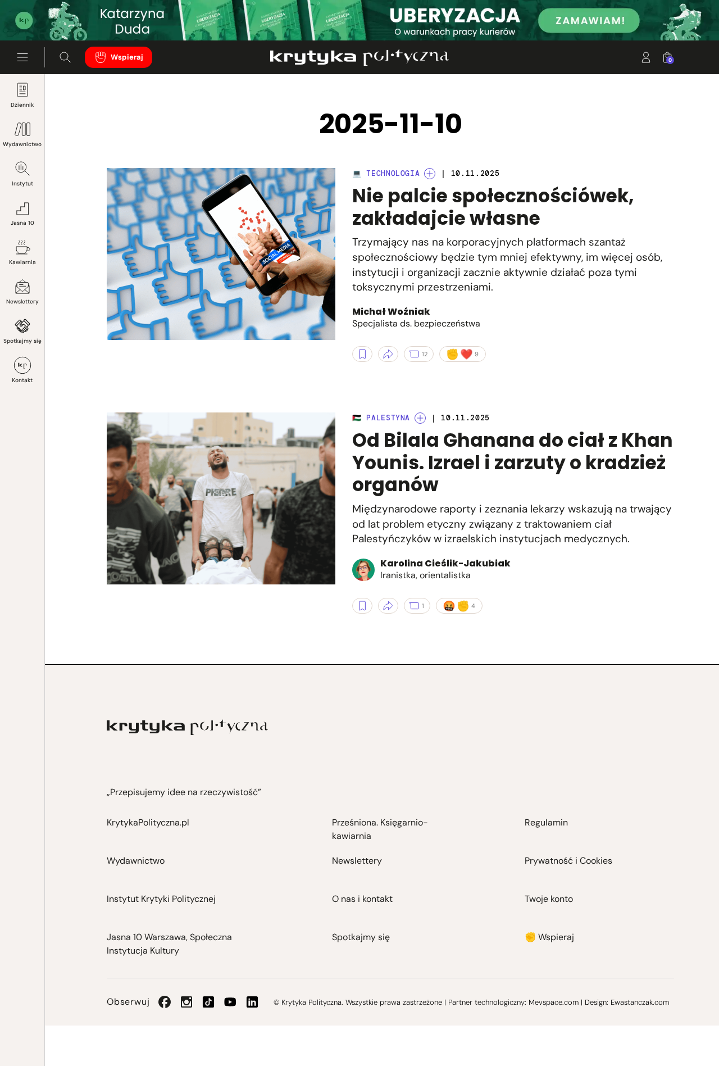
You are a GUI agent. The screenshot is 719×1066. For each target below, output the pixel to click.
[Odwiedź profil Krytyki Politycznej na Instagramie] (186, 1002)
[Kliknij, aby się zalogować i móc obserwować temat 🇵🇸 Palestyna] (420, 418)
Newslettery (22, 301)
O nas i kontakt (362, 899)
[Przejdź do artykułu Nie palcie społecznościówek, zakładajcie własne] (221, 254)
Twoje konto (549, 899)
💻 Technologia (386, 173)
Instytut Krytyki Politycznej (161, 899)
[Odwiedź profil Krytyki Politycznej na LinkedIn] (252, 1002)
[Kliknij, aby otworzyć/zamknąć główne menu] (22, 57)
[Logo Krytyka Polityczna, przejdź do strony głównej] (359, 57)
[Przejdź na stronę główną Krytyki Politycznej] (187, 727)
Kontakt (22, 380)
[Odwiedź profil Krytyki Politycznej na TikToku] (208, 1002)
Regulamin (546, 822)
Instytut (22, 183)
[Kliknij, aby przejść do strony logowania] (646, 57)
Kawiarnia (22, 262)
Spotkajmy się (22, 340)
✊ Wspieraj (549, 937)
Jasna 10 (22, 222)
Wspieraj (127, 57)
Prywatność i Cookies (568, 861)
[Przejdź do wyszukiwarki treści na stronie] (65, 57)
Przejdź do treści (56, 13)
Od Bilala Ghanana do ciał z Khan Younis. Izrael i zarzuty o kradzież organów (512, 462)
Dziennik (22, 104)
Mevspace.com (554, 1002)
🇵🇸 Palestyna (381, 418)
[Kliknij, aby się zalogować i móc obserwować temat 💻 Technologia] (429, 173)
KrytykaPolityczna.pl (148, 822)
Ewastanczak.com (640, 1002)
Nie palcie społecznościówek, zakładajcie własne (493, 207)
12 (424, 354)
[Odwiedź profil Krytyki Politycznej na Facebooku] (164, 1002)
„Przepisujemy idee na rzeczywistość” (184, 792)
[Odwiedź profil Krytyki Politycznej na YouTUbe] (230, 1002)
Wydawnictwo (22, 144)
